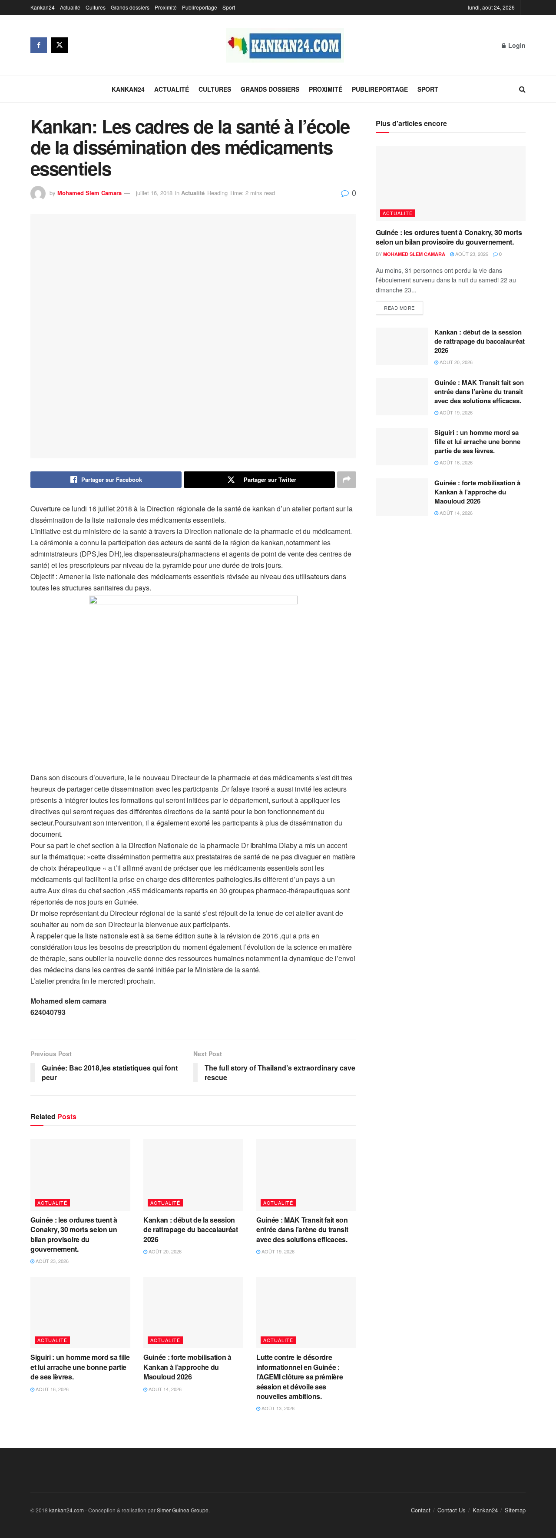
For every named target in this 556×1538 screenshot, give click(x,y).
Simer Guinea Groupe (182, 1510)
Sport (228, 7)
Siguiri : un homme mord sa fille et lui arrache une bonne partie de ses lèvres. (80, 1367)
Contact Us (451, 1510)
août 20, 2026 (164, 1251)
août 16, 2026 (51, 1389)
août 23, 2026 (51, 1260)
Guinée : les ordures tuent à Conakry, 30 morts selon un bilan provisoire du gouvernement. (73, 1234)
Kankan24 (42, 7)
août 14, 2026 (164, 1389)
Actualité (70, 7)
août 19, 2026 (277, 1251)
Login (516, 45)
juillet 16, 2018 (154, 193)
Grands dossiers (130, 7)
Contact (420, 1510)
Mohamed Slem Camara (89, 193)
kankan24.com (66, 1510)
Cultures (96, 7)
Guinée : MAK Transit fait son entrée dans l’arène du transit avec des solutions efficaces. (303, 1229)
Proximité (166, 7)
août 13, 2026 (277, 1408)
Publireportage (199, 7)
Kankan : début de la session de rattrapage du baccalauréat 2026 (190, 1229)
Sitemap (515, 1510)
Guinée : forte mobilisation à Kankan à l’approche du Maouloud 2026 (187, 1367)
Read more (399, 307)
